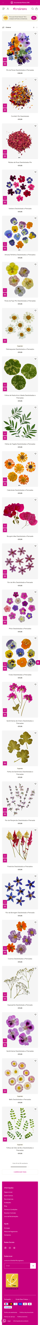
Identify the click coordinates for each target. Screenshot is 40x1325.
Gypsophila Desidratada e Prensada (20, 1005)
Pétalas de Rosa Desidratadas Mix (20, 162)
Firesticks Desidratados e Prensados (20, 866)
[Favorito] (35, 33)
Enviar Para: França (22, 1299)
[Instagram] (5, 1248)
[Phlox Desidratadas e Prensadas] (20, 607)
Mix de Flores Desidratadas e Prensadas (20, 70)
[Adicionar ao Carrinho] (5, 59)
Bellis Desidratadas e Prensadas (20, 1099)
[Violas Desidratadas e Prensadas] (20, 653)
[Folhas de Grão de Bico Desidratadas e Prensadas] (20, 1124)
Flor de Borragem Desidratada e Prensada (20, 913)
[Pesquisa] (32, 9)
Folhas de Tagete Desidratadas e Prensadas (20, 444)
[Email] (10, 1248)
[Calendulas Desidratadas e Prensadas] (20, 469)
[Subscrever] (33, 1266)
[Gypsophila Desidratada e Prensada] (20, 984)
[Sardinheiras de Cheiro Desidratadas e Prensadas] (20, 700)
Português (7, 1299)
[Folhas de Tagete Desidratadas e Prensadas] (20, 423)
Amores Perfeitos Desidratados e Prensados (20, 255)
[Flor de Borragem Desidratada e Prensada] (20, 891)
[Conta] (8, 9)
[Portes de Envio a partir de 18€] (20, 2)
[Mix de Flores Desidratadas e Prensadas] (20, 49)
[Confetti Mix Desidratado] (20, 95)
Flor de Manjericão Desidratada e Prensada (20, 820)
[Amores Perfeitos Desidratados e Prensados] (20, 233)
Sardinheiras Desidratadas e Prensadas (20, 1051)
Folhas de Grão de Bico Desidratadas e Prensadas (20, 1149)
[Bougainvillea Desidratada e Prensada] (20, 515)
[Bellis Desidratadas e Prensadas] (20, 1076)
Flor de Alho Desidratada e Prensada (20, 582)
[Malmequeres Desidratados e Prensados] (20, 326)
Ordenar (8, 27)
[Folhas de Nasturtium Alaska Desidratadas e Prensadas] (20, 374)
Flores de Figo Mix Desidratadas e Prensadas (20, 301)
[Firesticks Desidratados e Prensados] (20, 845)
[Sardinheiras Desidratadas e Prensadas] (20, 1030)
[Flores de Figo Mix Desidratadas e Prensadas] (20, 280)
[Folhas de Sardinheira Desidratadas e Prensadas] (20, 748)
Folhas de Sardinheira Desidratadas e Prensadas (20, 773)
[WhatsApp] (14, 1248)
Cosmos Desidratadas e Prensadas (20, 959)
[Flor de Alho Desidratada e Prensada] (20, 561)
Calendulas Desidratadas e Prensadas (20, 490)
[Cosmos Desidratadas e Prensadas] (20, 937)
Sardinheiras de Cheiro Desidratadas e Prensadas (20, 722)
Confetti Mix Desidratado (20, 116)
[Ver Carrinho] (36, 9)
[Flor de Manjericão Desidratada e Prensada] (20, 799)
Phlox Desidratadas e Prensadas (20, 629)
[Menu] (4, 9)
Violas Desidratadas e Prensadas (20, 675)
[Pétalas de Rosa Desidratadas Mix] (20, 141)
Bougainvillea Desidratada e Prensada (20, 536)
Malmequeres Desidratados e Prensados (20, 349)
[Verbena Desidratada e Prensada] (20, 187)
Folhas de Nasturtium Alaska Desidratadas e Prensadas (20, 396)
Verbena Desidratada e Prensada (20, 209)
